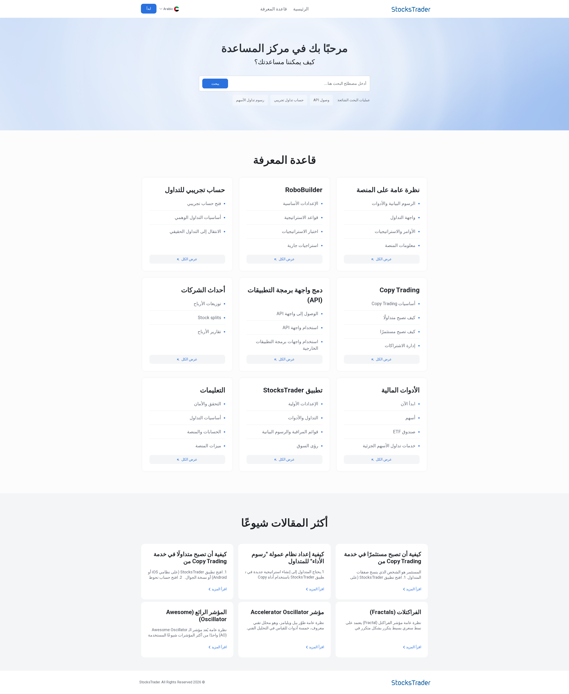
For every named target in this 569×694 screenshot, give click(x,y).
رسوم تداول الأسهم (250, 100)
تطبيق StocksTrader (292, 390)
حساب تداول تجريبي (289, 100)
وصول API (321, 100)
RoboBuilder (303, 190)
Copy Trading (400, 290)
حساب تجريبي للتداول (195, 190)
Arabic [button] (168, 9)
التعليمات (212, 390)
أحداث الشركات (203, 290)
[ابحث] (215, 83)
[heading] (382, 203)
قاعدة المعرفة (273, 9)
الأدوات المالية (400, 390)
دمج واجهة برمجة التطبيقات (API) (285, 295)
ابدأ (148, 8)
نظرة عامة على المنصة (388, 190)
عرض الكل (384, 259)
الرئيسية (301, 9)
